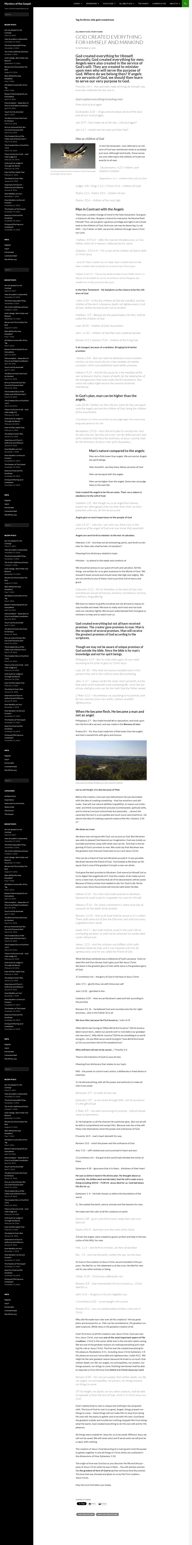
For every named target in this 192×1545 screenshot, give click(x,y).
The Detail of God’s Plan (13, 178)
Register (7, 245)
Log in (6, 248)
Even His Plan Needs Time (14, 172)
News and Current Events (14, 803)
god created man (86, 1514)
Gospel (77, 3)
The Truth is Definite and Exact (16, 52)
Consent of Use (159, 3)
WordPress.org (10, 259)
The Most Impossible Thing (15, 45)
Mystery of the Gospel (17, 3)
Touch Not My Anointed (13, 112)
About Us (174, 3)
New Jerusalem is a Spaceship (15, 39)
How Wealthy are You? (13, 194)
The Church (143, 3)
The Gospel (8, 814)
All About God (125, 3)
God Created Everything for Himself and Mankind (109, 39)
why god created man (108, 1514)
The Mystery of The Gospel (14, 209)
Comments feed (10, 256)
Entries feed (9, 252)
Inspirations (91, 3)
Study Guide (108, 3)
